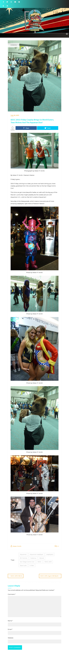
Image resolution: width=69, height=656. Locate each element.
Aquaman (23, 554)
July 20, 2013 (15, 115)
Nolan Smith (17, 546)
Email (10, 629)
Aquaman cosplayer (36, 554)
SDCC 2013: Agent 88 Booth (49, 576)
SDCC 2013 (47, 562)
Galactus (33, 558)
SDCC (39, 562)
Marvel (41, 558)
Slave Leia (23, 565)
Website (10, 638)
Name (10, 621)
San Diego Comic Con (27, 562)
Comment (12, 594)
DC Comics (23, 558)
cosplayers (49, 554)
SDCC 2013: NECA (16, 576)
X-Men (32, 565)
